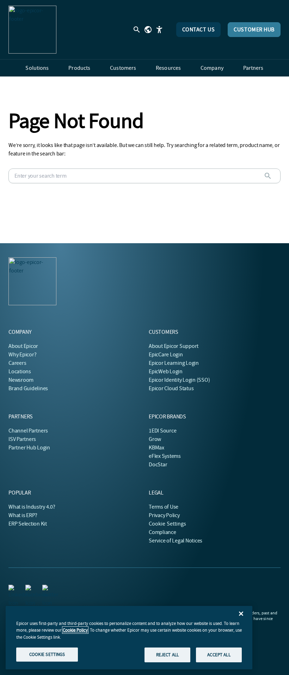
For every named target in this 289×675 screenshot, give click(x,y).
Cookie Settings (167, 523)
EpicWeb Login (166, 371)
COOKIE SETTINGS (47, 654)
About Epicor (23, 346)
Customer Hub (254, 29)
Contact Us (198, 29)
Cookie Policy (75, 630)
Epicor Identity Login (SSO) (179, 379)
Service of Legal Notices (175, 540)
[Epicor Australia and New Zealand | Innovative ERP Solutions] (32, 30)
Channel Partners (28, 430)
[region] (129, 637)
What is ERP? (22, 515)
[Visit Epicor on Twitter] (46, 589)
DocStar (158, 464)
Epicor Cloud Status (171, 388)
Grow (155, 439)
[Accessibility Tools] (159, 30)
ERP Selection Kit (27, 523)
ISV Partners (22, 439)
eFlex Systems (165, 456)
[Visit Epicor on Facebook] (29, 589)
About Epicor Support (173, 346)
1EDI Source (162, 430)
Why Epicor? (22, 354)
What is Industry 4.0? (31, 506)
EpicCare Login (166, 354)
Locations (19, 371)
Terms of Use (163, 506)
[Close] (241, 613)
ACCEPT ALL (218, 655)
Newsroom (20, 379)
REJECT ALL (167, 655)
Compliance (162, 532)
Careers (17, 363)
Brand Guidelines (28, 388)
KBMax (156, 447)
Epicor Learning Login (174, 363)
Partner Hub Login (29, 447)
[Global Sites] (148, 30)
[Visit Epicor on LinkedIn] (12, 589)
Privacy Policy (164, 515)
